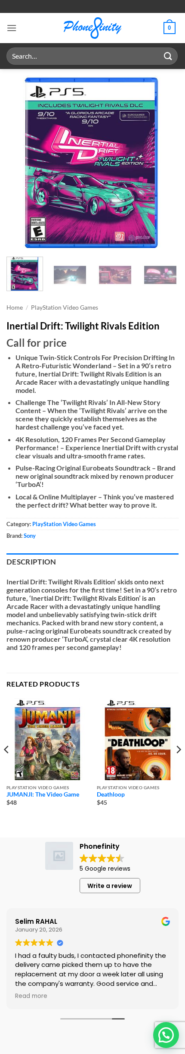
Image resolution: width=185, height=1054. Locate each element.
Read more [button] (31, 996)
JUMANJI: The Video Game (42, 794)
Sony (30, 535)
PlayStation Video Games (64, 307)
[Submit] (168, 55)
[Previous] (20, 161)
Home (14, 307)
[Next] (164, 161)
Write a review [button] (109, 885)
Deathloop (111, 794)
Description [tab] (31, 562)
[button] (11, 27)
